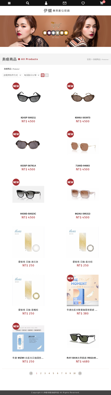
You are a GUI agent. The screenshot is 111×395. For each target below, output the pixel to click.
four (47, 75)
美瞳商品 (101, 59)
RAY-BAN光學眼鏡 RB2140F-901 (83, 358)
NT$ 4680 (83, 361)
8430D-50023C (28, 213)
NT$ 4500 (28, 121)
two (42, 75)
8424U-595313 (82, 213)
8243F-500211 (28, 117)
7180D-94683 (83, 165)
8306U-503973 (82, 117)
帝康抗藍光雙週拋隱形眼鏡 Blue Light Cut (83, 310)
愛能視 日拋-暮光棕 (83, 262)
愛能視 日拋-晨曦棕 (28, 310)
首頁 (89, 59)
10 (74, 373)
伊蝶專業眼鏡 (56, 10)
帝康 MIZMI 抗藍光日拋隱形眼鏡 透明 (28, 358)
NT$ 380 (83, 313)
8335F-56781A (28, 165)
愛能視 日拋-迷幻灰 (28, 262)
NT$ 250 (28, 265)
